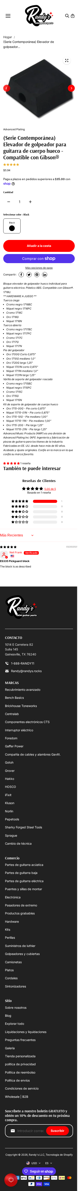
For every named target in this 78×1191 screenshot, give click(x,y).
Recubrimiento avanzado (22, 689)
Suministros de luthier (20, 946)
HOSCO (10, 787)
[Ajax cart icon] (72, 16)
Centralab (12, 714)
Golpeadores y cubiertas (22, 954)
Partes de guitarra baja (21, 873)
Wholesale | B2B (16, 1096)
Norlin (9, 811)
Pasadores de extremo (21, 905)
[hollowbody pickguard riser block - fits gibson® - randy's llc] (67, 60)
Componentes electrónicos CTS (27, 722)
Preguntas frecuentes (20, 1040)
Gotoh (9, 762)
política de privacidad (20, 1064)
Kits (7, 929)
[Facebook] (21, 274)
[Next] (71, 88)
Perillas (10, 937)
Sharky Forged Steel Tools (23, 827)
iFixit (8, 795)
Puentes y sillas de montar (23, 889)
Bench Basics (14, 697)
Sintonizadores (15, 986)
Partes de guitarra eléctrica (24, 881)
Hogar (7, 37)
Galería (10, 1048)
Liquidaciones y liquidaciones (25, 1032)
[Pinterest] (36, 274)
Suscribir (57, 1130)
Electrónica (13, 897)
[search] (67, 16)
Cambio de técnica (18, 843)
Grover (10, 770)
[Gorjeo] (29, 274)
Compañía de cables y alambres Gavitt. (33, 754)
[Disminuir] (8, 202)
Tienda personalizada (20, 1056)
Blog (8, 1015)
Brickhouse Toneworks (21, 706)
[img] (8, 547)
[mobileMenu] (8, 16)
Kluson (9, 803)
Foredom (11, 738)
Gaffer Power (14, 746)
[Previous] (6, 88)
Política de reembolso (20, 1072)
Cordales (11, 978)
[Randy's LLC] (39, 15)
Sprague (11, 835)
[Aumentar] (30, 202)
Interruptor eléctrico (19, 730)
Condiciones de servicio (22, 1088)
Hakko (9, 778)
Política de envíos (17, 1080)
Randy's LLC (36, 1154)
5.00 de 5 (50, 488)
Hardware (12, 921)
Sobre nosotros (15, 1007)
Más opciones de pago (39, 267)
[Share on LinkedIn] (44, 274)
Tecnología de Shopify (59, 1154)
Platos (9, 970)
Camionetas (13, 962)
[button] (11, 463)
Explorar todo (14, 1023)
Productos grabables (20, 913)
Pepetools (12, 819)
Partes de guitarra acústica (24, 865)
